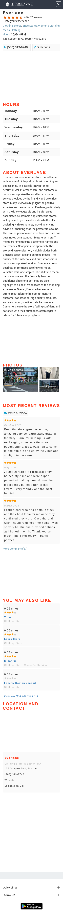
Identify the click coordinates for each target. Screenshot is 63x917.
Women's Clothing (49, 25)
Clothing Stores (12, 25)
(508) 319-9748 (17, 47)
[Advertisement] (31, 76)
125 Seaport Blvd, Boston (21, 768)
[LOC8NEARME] (19, 4)
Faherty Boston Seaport (20, 683)
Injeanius (10, 660)
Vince (8, 617)
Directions (43, 47)
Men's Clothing (11, 30)
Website (10, 780)
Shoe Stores (30, 25)
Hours (6, 34)
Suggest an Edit (15, 785)
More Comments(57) (15, 548)
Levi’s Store (12, 639)
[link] (20, 379)
